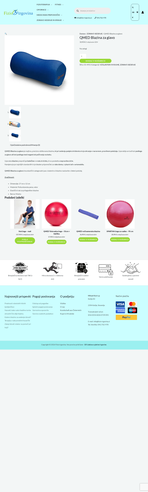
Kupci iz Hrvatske (67, 314)
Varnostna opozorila (40, 310)
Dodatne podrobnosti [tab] (22, 145)
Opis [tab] (12, 145)
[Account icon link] (142, 12)
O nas (62, 307)
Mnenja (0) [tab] (35, 145)
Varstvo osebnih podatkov (42, 314)
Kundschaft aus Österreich (70, 310)
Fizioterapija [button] (43, 4)
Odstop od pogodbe (40, 303)
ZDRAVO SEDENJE (94, 34)
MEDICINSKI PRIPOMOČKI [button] (48, 15)
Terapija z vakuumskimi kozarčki (17, 320)
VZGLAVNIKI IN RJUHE (109, 65)
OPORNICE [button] (41, 10)
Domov (82, 34)
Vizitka (63, 303)
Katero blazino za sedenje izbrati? (18, 317)
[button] (6, 34)
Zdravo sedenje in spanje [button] (49, 20)
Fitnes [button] (58, 4)
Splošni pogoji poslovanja (42, 307)
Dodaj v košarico (95, 61)
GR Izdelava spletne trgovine (95, 345)
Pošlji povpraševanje (24, 240)
